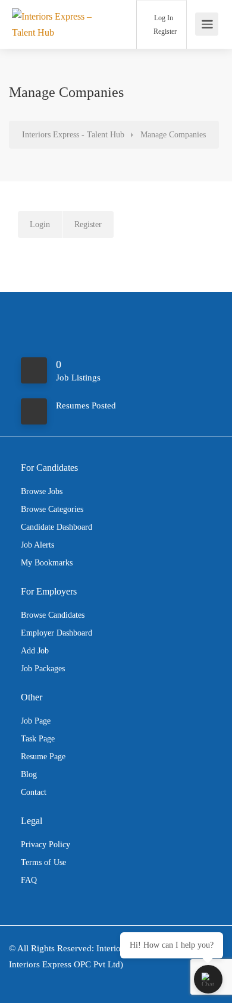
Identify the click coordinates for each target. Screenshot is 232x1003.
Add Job (35, 650)
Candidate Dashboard (56, 527)
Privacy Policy (45, 844)
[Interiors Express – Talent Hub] (56, 24)
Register (164, 31)
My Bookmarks (47, 562)
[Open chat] (208, 979)
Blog (29, 774)
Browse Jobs (41, 491)
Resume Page (43, 756)
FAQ (29, 880)
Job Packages (43, 668)
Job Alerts (37, 544)
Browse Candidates (52, 615)
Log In (162, 18)
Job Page (36, 720)
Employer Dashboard (56, 632)
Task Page (38, 738)
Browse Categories (52, 509)
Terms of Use (43, 862)
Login (40, 224)
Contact (33, 792)
